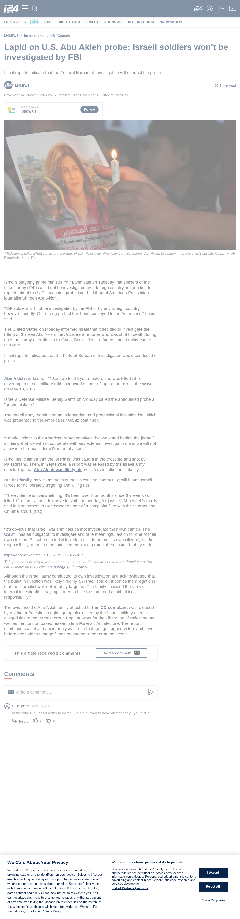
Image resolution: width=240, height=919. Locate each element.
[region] (120, 887)
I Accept (213, 872)
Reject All (213, 886)
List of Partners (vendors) (130, 888)
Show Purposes (213, 900)
